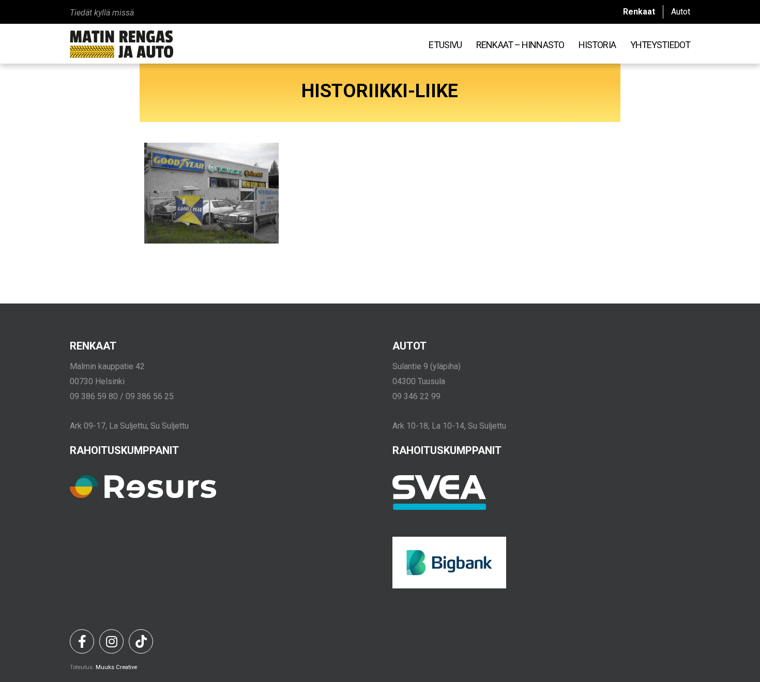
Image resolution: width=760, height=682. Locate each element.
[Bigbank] (449, 586)
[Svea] (439, 507)
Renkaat (639, 12)
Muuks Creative (116, 667)
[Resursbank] (143, 495)
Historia (597, 44)
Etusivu (445, 44)
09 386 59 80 (94, 396)
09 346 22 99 (416, 396)
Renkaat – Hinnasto (520, 44)
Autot (680, 12)
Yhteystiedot (660, 44)
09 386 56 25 (150, 396)
